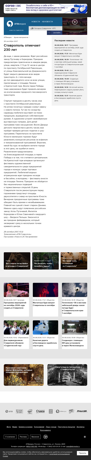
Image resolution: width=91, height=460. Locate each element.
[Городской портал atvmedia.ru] (61, 411)
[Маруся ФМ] (82, 411)
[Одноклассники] (64, 437)
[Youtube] (74, 437)
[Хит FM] (71, 411)
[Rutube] (79, 437)
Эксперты (80, 427)
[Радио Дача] (51, 411)
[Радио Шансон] (40, 411)
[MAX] (69, 437)
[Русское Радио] (19, 411)
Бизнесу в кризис (26, 427)
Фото (9, 427)
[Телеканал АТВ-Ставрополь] (9, 411)
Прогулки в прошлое (66, 427)
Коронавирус (45, 430)
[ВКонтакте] (53, 437)
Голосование (39, 427)
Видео (14, 427)
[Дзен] (84, 437)
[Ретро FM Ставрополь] (30, 411)
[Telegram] (58, 437)
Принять (82, 453)
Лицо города (51, 427)
